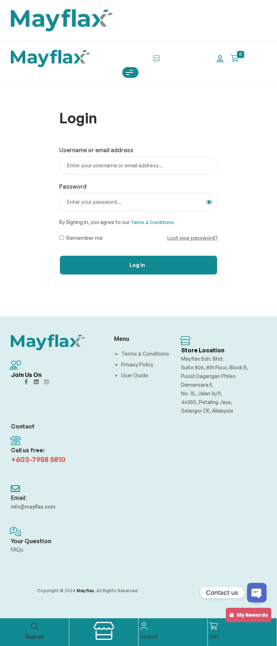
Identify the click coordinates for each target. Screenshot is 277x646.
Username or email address (98, 150)
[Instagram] (46, 381)
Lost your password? (192, 238)
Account (149, 637)
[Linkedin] (36, 381)
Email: (19, 498)
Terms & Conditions (152, 222)
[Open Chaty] (257, 592)
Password (75, 186)
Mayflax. (85, 590)
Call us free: (28, 450)
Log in (137, 265)
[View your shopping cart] (234, 58)
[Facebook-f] (26, 381)
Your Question (31, 541)
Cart (214, 637)
